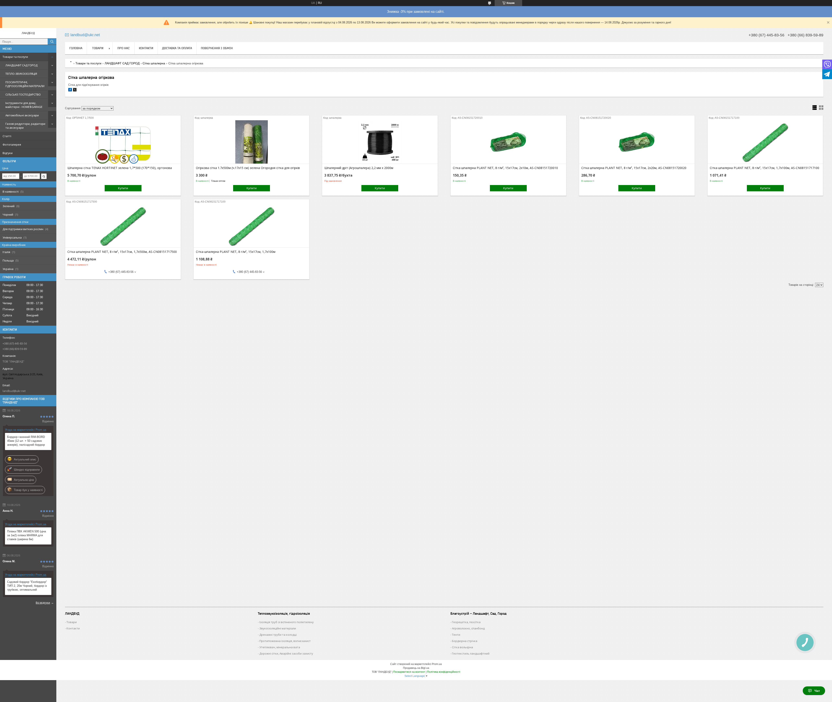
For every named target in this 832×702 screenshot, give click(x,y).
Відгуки (8, 153)
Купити (123, 188)
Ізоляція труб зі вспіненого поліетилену (286, 622)
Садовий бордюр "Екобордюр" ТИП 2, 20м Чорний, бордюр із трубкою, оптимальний (27, 585)
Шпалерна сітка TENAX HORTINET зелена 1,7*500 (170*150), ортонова (119, 168)
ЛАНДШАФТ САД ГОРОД (21, 65)
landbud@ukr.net (14, 391)
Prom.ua (437, 664)
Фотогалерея (12, 144)
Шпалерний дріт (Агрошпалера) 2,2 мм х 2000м (358, 168)
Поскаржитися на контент (409, 671)
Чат (817, 690)
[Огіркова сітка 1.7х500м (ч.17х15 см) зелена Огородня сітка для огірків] (251, 142)
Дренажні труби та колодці (278, 635)
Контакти (73, 628)
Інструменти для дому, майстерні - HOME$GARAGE (23, 105)
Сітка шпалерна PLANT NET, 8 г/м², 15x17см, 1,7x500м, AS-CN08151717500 (122, 252)
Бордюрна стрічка (464, 641)
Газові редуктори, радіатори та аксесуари (25, 126)
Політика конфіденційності (443, 671)
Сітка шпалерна (154, 63)
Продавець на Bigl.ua (416, 668)
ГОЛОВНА (75, 48)
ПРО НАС (123, 48)
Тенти (456, 635)
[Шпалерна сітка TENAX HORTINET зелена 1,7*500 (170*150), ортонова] (123, 142)
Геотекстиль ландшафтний (470, 653)
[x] (74, 90)
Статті (7, 136)
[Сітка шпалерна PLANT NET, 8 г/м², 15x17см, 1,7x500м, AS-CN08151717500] (123, 225)
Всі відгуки (43, 602)
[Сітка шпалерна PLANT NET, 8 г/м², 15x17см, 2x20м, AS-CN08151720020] (637, 142)
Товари (72, 622)
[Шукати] (52, 41)
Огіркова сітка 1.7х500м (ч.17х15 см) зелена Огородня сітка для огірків (248, 168)
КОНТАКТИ (146, 48)
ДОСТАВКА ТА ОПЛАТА (177, 48)
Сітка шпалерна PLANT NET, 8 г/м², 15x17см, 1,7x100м (235, 252)
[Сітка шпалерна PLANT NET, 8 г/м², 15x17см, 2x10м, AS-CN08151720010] (508, 142)
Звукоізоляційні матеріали (277, 628)
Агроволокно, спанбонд (468, 628)
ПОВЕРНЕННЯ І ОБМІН (217, 48)
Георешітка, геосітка (466, 622)
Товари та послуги (15, 57)
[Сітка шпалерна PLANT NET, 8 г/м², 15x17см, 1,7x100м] (251, 225)
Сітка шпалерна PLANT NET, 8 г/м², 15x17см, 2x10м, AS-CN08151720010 (505, 168)
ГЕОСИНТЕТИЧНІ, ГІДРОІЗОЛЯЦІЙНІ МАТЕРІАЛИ (24, 84)
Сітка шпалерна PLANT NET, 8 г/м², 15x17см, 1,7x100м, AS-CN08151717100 (764, 168)
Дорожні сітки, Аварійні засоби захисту (286, 653)
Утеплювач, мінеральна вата (279, 647)
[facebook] (70, 90)
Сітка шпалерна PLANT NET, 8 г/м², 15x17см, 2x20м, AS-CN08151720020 (633, 168)
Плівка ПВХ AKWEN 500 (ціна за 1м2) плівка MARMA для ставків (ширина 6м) (26, 535)
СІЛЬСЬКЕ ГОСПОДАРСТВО (23, 94)
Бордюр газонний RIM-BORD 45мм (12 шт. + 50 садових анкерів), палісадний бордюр (26, 440)
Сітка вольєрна (462, 647)
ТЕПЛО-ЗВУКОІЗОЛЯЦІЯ (21, 74)
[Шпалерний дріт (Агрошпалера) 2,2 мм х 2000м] (380, 142)
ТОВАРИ (97, 48)
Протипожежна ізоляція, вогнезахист (285, 641)
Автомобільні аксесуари (22, 115)
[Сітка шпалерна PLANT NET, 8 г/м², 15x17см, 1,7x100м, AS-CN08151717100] (765, 142)
